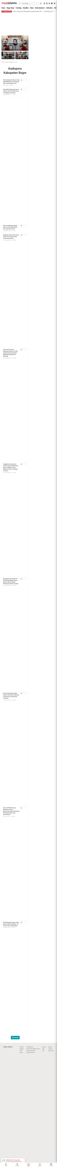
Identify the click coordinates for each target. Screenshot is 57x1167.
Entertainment (39, 8)
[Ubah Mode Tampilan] (41, 3)
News (32, 8)
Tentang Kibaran (29, 1047)
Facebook (22, 1047)
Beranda (50, 1047)
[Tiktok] (54, 3)
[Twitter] (47, 3)
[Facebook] (44, 3)
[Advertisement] (28, 23)
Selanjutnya (15, 1038)
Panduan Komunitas (30, 1052)
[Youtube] (52, 3)
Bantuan (44, 1047)
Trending (18, 8)
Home (3, 8)
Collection (49, 8)
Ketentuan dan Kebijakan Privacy (33, 1049)
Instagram (22, 1049)
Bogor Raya (10, 8)
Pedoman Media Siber (30, 1050)
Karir (43, 1050)
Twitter (21, 1050)
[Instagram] (49, 3)
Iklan (43, 1049)
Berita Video (51, 1050)
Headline (26, 8)
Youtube (21, 1052)
